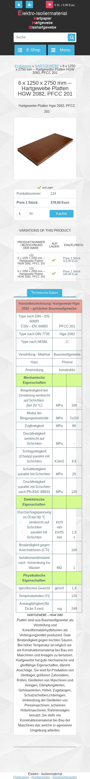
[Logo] (42, 20)
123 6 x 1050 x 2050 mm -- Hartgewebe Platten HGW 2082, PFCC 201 (31, 272)
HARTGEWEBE (47, 66)
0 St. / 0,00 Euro (64, 5)
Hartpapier (21, 777)
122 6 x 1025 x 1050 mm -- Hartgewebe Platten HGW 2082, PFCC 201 (31, 259)
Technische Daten (44, 292)
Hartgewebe (41, 777)
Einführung (23, 66)
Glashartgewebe (65, 777)
